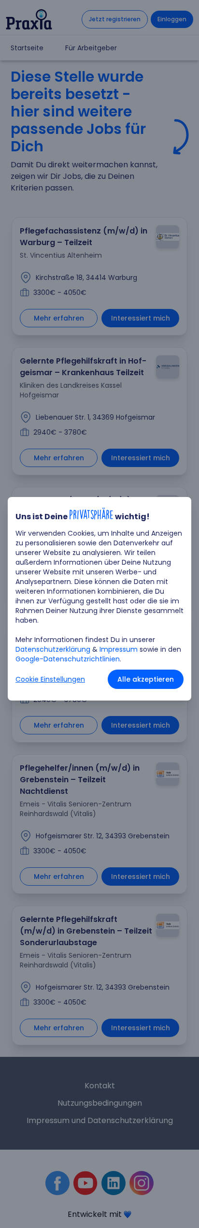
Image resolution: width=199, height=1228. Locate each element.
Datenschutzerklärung (52, 649)
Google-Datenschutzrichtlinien (67, 659)
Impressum (119, 649)
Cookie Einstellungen (50, 679)
